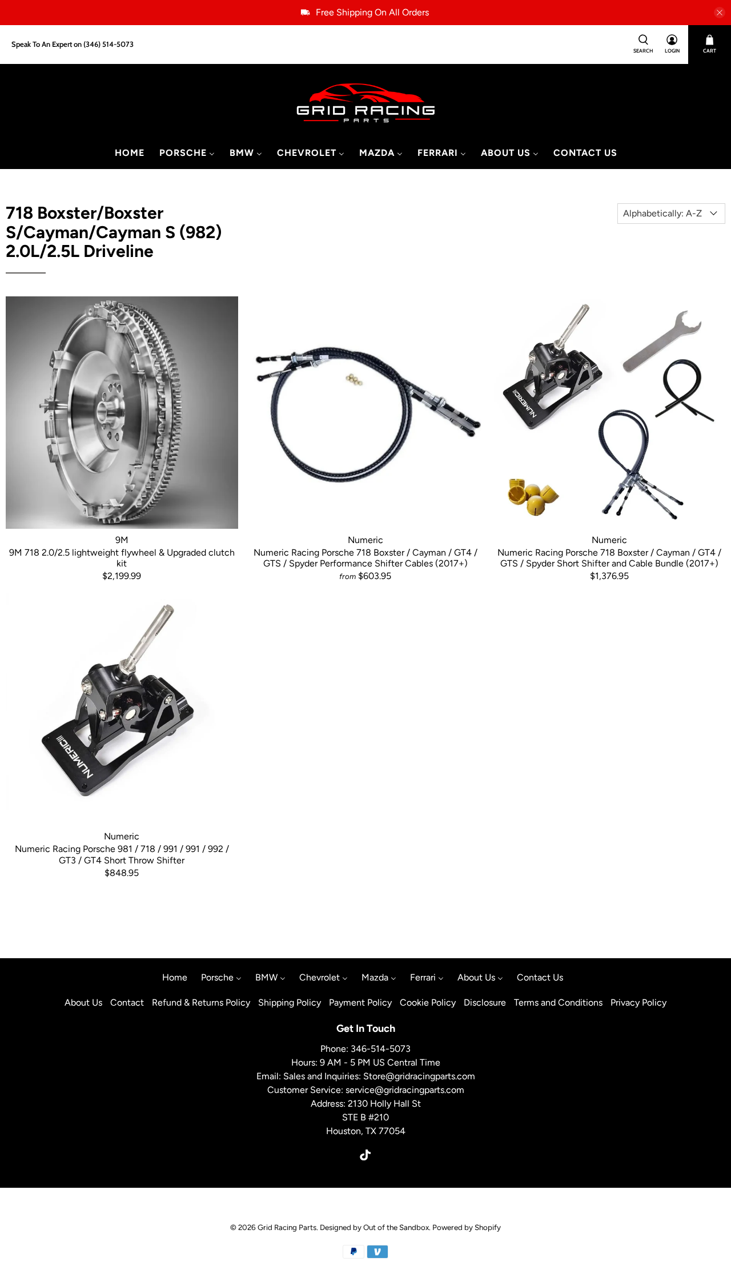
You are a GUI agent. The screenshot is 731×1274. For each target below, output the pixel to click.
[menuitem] (129, 153)
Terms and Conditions (558, 1002)
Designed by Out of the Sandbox (374, 1227)
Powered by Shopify (466, 1227)
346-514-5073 (381, 1048)
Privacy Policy (638, 1002)
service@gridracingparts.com (405, 1089)
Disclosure (485, 1002)
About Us (83, 1002)
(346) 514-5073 (108, 44)
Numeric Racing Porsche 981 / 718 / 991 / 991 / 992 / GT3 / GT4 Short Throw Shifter (122, 854)
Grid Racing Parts (287, 1227)
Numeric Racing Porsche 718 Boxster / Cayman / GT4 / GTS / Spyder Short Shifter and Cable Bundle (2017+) (609, 558)
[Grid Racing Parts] (366, 103)
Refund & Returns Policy (201, 1002)
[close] (719, 12)
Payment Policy (360, 1002)
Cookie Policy (428, 1002)
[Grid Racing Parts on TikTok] (365, 1157)
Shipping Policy (289, 1002)
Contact (127, 1002)
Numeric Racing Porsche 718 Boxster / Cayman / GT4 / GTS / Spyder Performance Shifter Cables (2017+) (365, 558)
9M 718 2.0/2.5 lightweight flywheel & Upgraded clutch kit (122, 558)
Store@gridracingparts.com (419, 1076)
